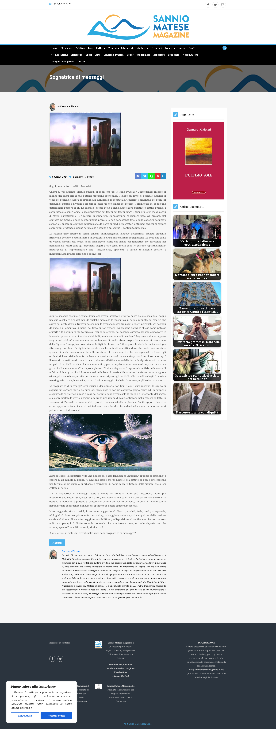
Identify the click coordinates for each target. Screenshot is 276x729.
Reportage (159, 54)
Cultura (100, 48)
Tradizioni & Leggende (121, 48)
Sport (89, 54)
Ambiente (142, 48)
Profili (192, 48)
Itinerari (157, 48)
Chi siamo (66, 48)
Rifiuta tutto (25, 715)
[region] (41, 702)
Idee (90, 48)
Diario (81, 61)
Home (54, 48)
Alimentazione (59, 54)
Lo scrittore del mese (138, 54)
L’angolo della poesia (62, 61)
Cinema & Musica (113, 54)
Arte (97, 54)
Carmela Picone (69, 106)
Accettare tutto (56, 715)
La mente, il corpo (175, 48)
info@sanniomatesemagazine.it (204, 670)
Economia (173, 54)
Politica (80, 48)
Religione (76, 54)
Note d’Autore (190, 54)
